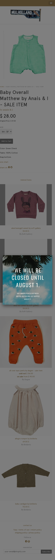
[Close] (52, 255)
